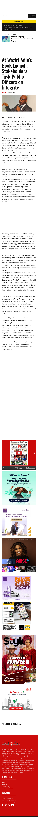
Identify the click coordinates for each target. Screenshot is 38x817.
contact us (9, 802)
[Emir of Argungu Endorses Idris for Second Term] (6, 39)
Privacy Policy (5, 786)
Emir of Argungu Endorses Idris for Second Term (22, 39)
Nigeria (4, 92)
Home (3, 782)
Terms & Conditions (7, 788)
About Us (4, 784)
